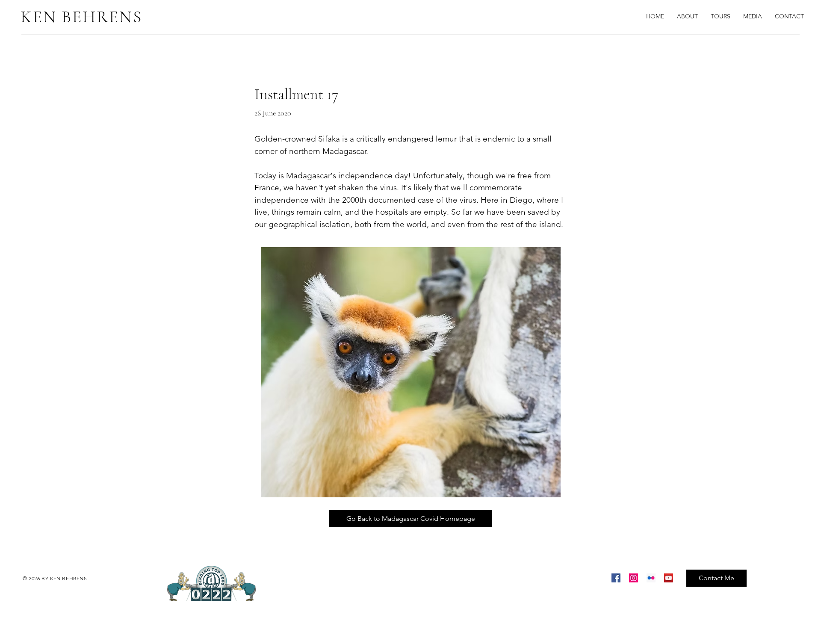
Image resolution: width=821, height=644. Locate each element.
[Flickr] (651, 577)
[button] (752, 16)
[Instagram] (633, 577)
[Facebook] (615, 577)
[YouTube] (668, 577)
